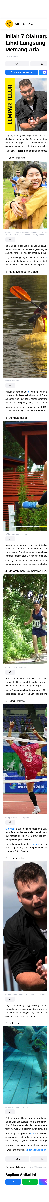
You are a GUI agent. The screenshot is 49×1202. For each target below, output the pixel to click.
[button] (17, 63)
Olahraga (9, 829)
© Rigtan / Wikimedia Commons (17, 534)
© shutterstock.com (12, 381)
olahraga (35, 844)
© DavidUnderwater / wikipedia (16, 1107)
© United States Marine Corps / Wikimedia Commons (25, 994)
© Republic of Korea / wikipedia (17, 818)
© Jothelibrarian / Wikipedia (15, 668)
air (29, 392)
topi (32, 1133)
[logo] (19, 24)
